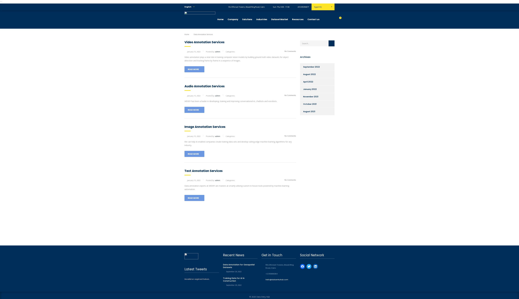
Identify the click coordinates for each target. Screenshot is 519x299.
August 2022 (309, 74)
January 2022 (310, 89)
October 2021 (310, 104)
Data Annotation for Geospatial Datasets (239, 266)
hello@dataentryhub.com (277, 279)
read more (193, 69)
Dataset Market (279, 19)
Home (220, 19)
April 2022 (308, 81)
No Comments (290, 51)
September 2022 (311, 67)
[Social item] (324, 19)
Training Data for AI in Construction (233, 279)
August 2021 (309, 111)
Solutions (247, 19)
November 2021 (310, 96)
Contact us (313, 19)
